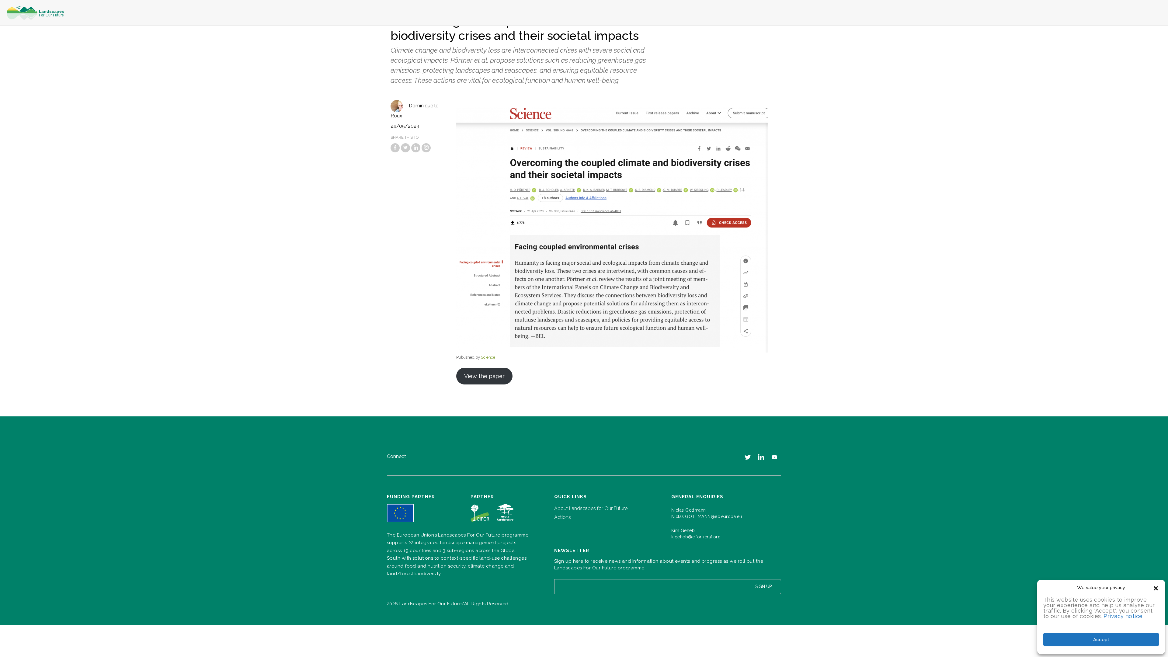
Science (488, 357)
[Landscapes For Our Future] (38, 13)
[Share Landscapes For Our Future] (395, 147)
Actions (562, 517)
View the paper (484, 376)
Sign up (763, 586)
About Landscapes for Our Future (590, 508)
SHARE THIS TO (405, 137)
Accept (1101, 639)
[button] (1156, 588)
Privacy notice (1123, 616)
